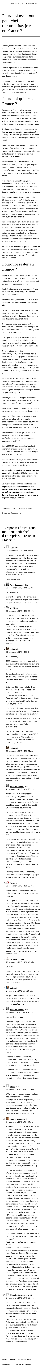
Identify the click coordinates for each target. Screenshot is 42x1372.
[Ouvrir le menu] (3, 3)
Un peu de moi (16, 513)
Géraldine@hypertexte (19, 1295)
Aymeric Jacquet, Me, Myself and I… (25, 3)
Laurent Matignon (17, 1119)
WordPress (26, 1364)
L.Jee (12, 548)
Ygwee (12, 883)
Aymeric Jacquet (17, 585)
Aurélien (13, 608)
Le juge (13, 649)
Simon (12, 1087)
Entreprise (6, 513)
